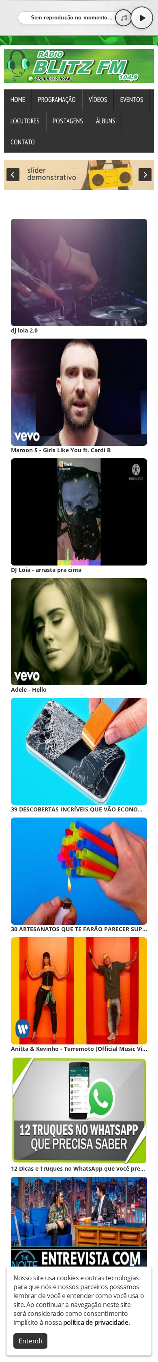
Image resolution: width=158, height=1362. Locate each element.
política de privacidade (95, 1322)
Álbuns (105, 121)
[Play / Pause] (141, 17)
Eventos (131, 99)
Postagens (68, 121)
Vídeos (98, 99)
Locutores (25, 121)
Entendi (30, 1341)
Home (18, 99)
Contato (23, 142)
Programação (57, 99)
